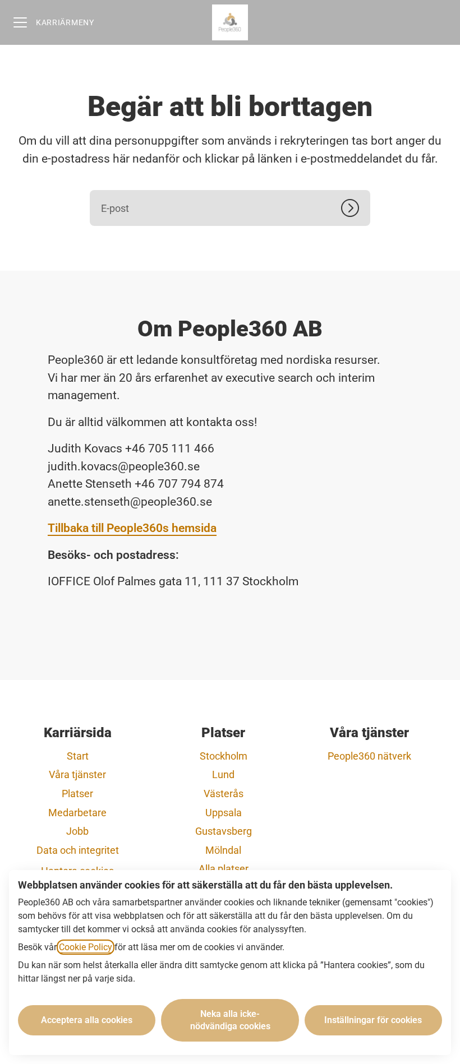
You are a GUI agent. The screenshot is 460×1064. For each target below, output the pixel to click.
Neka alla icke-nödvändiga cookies (230, 1020)
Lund (223, 774)
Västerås (223, 793)
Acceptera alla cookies (86, 1020)
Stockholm (223, 756)
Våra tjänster (77, 774)
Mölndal (223, 850)
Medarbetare (77, 812)
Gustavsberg (223, 831)
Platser (77, 793)
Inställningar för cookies (373, 1020)
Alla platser (224, 869)
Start (78, 756)
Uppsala (223, 812)
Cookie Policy (85, 947)
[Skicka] (355, 208)
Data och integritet (77, 850)
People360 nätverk (369, 756)
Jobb (77, 831)
